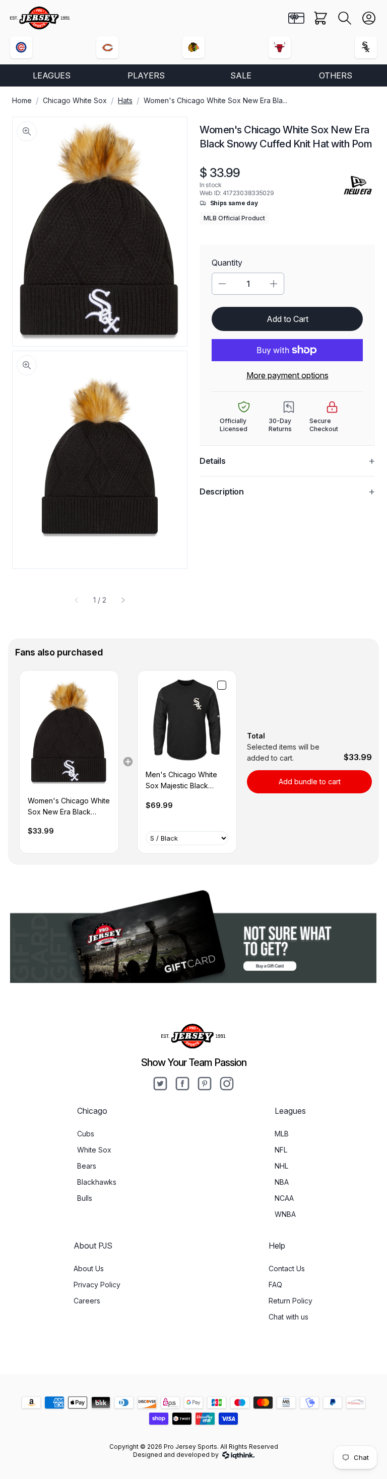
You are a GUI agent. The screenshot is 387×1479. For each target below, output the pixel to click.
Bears (86, 1166)
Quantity (227, 263)
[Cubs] (21, 47)
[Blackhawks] (193, 47)
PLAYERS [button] (146, 75)
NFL (281, 1149)
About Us (89, 1268)
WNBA (285, 1214)
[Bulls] (280, 47)
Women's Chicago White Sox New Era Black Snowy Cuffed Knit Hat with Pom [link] (69, 807)
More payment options (287, 375)
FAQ (275, 1284)
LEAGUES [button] (52, 75)
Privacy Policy (97, 1284)
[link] (69, 733)
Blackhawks (96, 1182)
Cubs (85, 1133)
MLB (282, 1133)
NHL (281, 1166)
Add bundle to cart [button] (310, 781)
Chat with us (288, 1316)
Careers (87, 1300)
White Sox (94, 1149)
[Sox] (366, 47)
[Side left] (77, 600)
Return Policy (290, 1300)
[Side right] (123, 600)
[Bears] (107, 47)
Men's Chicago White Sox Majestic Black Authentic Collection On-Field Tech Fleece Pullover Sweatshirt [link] (186, 781)
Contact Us (287, 1268)
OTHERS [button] (335, 75)
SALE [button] (240, 75)
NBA (282, 1182)
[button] (345, 18)
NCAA (284, 1198)
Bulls (84, 1198)
